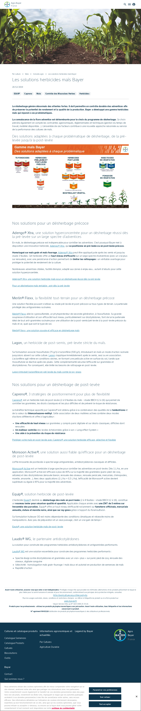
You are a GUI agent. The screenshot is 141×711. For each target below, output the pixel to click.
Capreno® (17, 400)
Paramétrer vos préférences (105, 690)
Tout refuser (105, 697)
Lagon (52, 355)
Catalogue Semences (15, 638)
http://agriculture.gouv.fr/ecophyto (70, 595)
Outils (7, 658)
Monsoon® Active (21, 468)
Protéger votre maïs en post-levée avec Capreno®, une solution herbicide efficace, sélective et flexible (64, 439)
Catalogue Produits (14, 643)
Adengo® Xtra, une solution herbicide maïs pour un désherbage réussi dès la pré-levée (56, 279)
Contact (8, 674)
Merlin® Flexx (19, 313)
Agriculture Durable (49, 647)
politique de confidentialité (63, 708)
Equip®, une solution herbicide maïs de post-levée (37, 526)
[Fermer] (137, 696)
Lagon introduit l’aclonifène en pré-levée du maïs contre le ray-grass (46, 371)
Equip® (27, 500)
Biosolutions (10, 653)
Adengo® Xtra (57, 246)
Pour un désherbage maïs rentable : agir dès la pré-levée (41, 285)
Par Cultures (45, 642)
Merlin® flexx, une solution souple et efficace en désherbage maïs (45, 330)
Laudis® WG (18, 551)
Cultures (8, 648)
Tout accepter (105, 704)
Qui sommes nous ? (14, 679)
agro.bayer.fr (70, 601)
